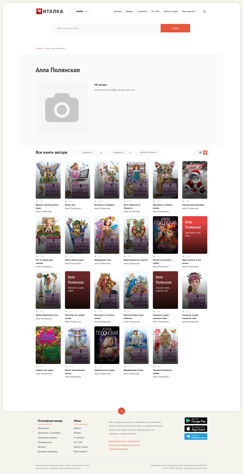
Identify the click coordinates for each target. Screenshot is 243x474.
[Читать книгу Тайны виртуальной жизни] (77, 345)
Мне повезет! (188, 11)
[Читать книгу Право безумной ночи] (48, 289)
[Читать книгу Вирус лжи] (77, 179)
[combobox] (88, 152)
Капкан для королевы (193, 204)
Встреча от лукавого (104, 204)
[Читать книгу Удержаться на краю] (106, 345)
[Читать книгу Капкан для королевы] (194, 179)
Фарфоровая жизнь (133, 370)
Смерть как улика (44, 370)
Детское (42, 446)
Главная (39, 48)
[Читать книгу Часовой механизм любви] (165, 345)
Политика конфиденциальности (125, 445)
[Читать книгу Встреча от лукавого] (106, 179)
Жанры (129, 11)
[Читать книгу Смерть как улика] (48, 345)
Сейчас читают (171, 11)
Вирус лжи (70, 204)
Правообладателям (118, 449)
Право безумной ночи (47, 315)
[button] (204, 11)
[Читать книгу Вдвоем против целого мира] (48, 179)
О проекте (142, 11)
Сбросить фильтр (148, 152)
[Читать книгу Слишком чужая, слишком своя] (194, 289)
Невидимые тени (102, 259)
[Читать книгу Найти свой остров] (77, 234)
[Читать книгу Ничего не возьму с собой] (165, 234)
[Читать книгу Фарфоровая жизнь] (136, 345)
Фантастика (43, 428)
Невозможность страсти (136, 259)
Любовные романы (47, 437)
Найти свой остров (74, 259)
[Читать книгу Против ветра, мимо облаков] (136, 289)
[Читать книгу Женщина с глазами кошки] (165, 179)
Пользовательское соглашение (124, 441)
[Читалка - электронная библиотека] (50, 11)
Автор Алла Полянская (55, 48)
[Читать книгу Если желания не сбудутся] (136, 179)
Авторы (118, 11)
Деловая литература (48, 451)
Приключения (45, 442)
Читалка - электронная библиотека (191, 468)
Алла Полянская (44, 211)
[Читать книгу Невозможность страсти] (136, 234)
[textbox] (88, 152)
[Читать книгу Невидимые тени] (106, 234)
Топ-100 (155, 11)
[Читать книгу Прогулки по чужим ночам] (106, 289)
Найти (175, 28)
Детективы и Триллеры (49, 432)
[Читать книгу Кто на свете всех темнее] (48, 234)
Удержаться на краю (104, 370)
